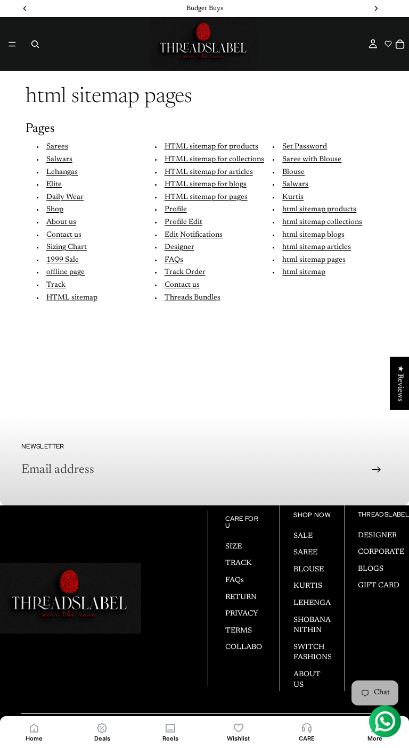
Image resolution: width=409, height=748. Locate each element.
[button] (388, 43)
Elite (54, 184)
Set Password (304, 147)
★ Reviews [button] (400, 383)
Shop (54, 209)
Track (56, 285)
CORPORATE (381, 552)
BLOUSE (308, 570)
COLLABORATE (253, 647)
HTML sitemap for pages (206, 197)
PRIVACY (241, 614)
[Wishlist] (238, 727)
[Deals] (102, 727)
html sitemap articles (316, 247)
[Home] (34, 727)
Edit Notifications (194, 235)
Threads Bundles (192, 298)
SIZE (233, 547)
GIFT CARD (378, 585)
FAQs (174, 260)
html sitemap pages (314, 260)
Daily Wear (65, 197)
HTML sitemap (71, 298)
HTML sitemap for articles (209, 172)
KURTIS (307, 586)
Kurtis (293, 197)
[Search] (35, 44)
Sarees (57, 147)
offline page (65, 272)
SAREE (305, 552)
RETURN (241, 597)
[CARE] (307, 727)
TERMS (238, 631)
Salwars (59, 159)
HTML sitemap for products (211, 147)
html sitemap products (319, 209)
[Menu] (12, 44)
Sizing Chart (66, 247)
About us (61, 222)
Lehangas (62, 172)
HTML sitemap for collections (214, 159)
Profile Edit (183, 222)
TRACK (238, 563)
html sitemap (303, 272)
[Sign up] (376, 470)
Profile (176, 209)
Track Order (185, 272)
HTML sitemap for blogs (206, 184)
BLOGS (370, 569)
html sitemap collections (322, 222)
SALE (303, 535)
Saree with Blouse (311, 159)
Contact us (63, 235)
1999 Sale (62, 260)
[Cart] (400, 44)
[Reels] (170, 727)
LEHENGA (312, 603)
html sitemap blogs (313, 235)
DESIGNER (377, 535)
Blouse (293, 172)
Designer (179, 247)
